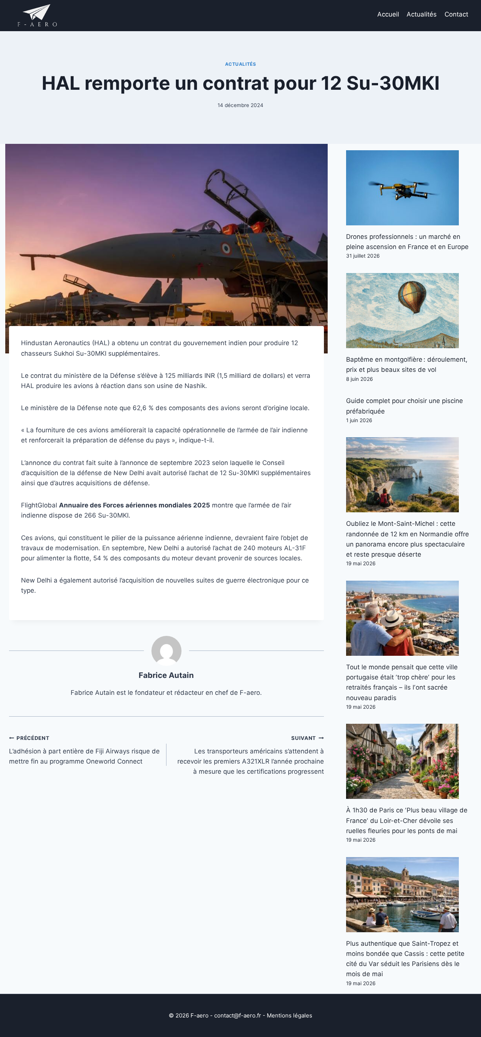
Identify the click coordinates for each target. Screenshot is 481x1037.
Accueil (388, 14)
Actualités (422, 14)
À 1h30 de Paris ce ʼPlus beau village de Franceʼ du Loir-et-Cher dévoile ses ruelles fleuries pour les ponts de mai (406, 820)
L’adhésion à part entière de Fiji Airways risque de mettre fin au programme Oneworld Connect (84, 750)
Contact (456, 14)
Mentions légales (289, 1015)
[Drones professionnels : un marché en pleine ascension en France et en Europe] (409, 187)
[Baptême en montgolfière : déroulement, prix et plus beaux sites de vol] (409, 310)
